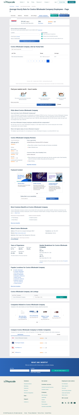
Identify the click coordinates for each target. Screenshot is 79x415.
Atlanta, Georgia (17, 277)
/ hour (27, 21)
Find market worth (64, 15)
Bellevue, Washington (19, 274)
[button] (13, 15)
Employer (17, 6)
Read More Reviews (31, 164)
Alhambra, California (18, 280)
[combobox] (25, 34)
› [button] (63, 315)
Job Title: (12, 368)
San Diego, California (18, 273)
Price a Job (54, 15)
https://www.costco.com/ (20, 233)
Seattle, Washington (18, 270)
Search (61, 297)
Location (36, 295)
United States (12, 6)
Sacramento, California (19, 278)
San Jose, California (18, 281)
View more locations (15, 286)
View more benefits (15, 223)
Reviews (50, 23)
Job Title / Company (16, 295)
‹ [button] (15, 315)
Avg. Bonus (40, 23)
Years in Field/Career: (15, 38)
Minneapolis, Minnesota (19, 276)
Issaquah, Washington (19, 271)
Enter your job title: (15, 102)
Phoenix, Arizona (17, 283)
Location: (13, 32)
